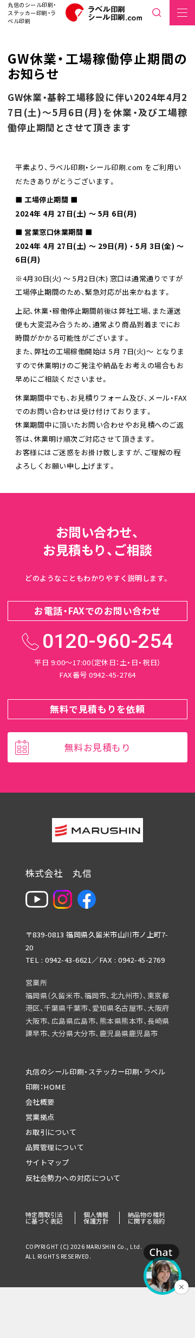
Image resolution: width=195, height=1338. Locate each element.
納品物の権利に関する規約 (146, 1217)
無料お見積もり (97, 747)
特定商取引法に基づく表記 (44, 1217)
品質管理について (54, 1147)
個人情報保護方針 (95, 1217)
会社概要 (40, 1102)
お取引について (51, 1132)
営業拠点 (40, 1117)
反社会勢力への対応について (73, 1178)
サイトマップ (47, 1162)
